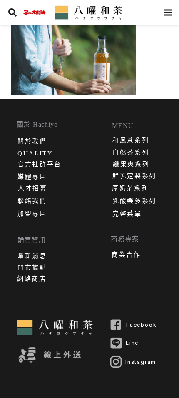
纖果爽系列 (131, 165)
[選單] (168, 12)
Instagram (140, 362)
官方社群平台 (39, 165)
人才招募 (32, 189)
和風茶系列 (130, 140)
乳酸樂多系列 (134, 201)
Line (132, 343)
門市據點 (32, 268)
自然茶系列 (130, 153)
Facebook (141, 325)
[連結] (34, 12)
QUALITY (35, 153)
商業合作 (126, 255)
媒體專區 (32, 177)
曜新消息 (32, 256)
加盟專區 (32, 214)
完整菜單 (127, 214)
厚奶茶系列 (130, 189)
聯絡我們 (32, 201)
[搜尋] (12, 12)
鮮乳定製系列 (134, 176)
